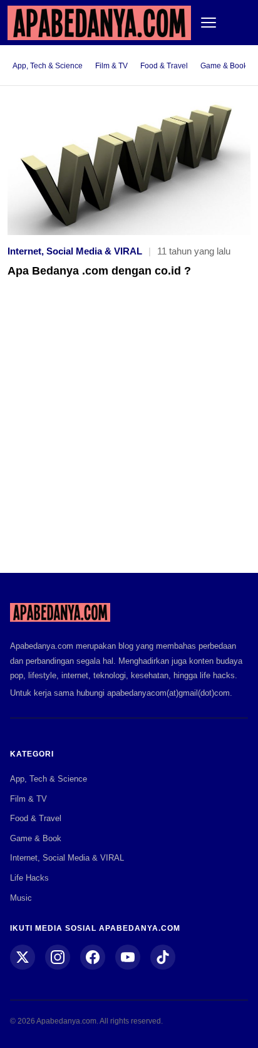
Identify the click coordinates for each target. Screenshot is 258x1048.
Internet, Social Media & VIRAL (75, 251)
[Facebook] (92, 957)
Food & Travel (164, 65)
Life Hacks (29, 878)
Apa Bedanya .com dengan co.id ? (99, 271)
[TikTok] (162, 957)
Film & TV (111, 65)
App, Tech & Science (48, 65)
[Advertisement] (129, 434)
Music (21, 898)
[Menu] (209, 22)
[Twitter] (22, 957)
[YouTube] (127, 957)
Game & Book (223, 65)
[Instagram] (57, 957)
